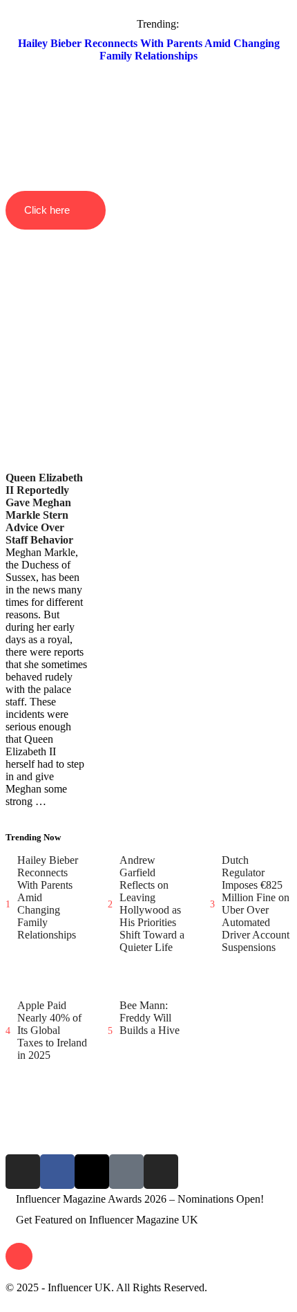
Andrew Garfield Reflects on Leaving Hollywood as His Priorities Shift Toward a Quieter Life (151, 903)
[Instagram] (23, 1171)
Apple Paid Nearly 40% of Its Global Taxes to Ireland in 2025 (52, 1030)
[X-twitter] (92, 1171)
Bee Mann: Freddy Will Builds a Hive (149, 1017)
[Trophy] (126, 1171)
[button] (148, 107)
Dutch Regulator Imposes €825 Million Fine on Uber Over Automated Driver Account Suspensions (255, 903)
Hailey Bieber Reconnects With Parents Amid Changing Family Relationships (149, 49)
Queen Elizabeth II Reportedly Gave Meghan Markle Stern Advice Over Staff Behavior (44, 509)
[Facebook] (57, 1171)
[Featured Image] (12, 467)
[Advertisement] (148, 318)
